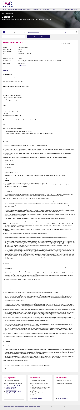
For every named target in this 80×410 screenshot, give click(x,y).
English (5, 406)
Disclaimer (38, 406)
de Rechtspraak (37, 9)
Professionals (46, 9)
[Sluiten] (76, 32)
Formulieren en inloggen (71, 9)
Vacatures (31, 406)
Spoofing (26, 406)
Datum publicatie (7, 51)
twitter (68, 406)
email (60, 406)
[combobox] (68, 43)
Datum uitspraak (7, 49)
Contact (53, 9)
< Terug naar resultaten (38, 36)
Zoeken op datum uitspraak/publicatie (14, 385)
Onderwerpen (10, 9)
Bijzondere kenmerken (8, 58)
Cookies (16, 406)
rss (58, 406)
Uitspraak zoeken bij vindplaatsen (13, 392)
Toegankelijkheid (21, 406)
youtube (76, 406)
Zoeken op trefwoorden (11, 387)
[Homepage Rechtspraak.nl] (7, 3)
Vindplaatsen (6, 63)
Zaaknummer (6, 53)
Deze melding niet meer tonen (66, 32)
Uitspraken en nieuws (20, 9)
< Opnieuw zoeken (13, 36)
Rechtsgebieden (7, 56)
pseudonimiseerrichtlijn (33, 32)
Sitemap (9, 406)
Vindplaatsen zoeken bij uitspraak (13, 391)
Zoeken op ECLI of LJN (11, 388)
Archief (35, 406)
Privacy (12, 406)
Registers (29, 9)
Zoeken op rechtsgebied (11, 390)
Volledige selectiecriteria (36, 398)
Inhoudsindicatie (7, 60)
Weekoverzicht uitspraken (63, 398)
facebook (70, 406)
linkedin (74, 406)
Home (4, 9)
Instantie (5, 47)
